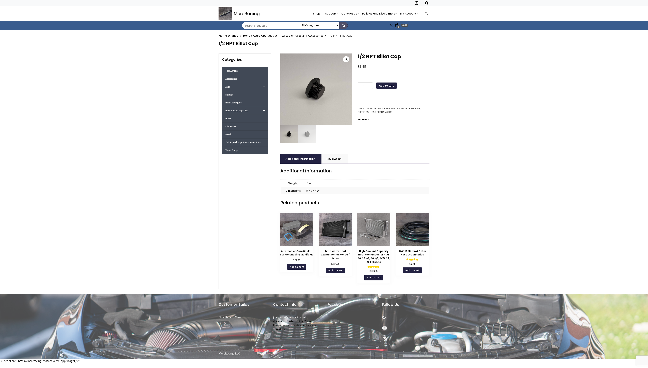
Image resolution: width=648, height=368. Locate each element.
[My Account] (391, 25)
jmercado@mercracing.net (289, 317)
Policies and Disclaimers (378, 14)
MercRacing (247, 14)
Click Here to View (230, 317)
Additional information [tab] (300, 159)
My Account (408, 14)
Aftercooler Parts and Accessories (397, 108)
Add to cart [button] (297, 266)
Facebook (336, 304)
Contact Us (349, 14)
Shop (316, 14)
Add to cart (386, 85)
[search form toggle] (426, 13)
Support (330, 14)
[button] (346, 59)
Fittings (363, 112)
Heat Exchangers (381, 112)
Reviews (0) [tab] (334, 159)
